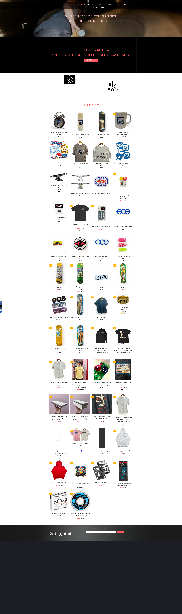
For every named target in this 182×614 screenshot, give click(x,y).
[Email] (1, 310)
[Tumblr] (1, 308)
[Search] (128, 4)
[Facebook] (1, 304)
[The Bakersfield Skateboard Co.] (56, 4)
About (89, 4)
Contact (114, 4)
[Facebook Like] (1, 302)
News (109, 4)
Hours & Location (136, 1)
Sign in (125, 4)
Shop (94, 4)
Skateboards (102, 4)
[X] (1, 306)
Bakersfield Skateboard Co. (79, 4)
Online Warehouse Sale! (99, 7)
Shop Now (91, 60)
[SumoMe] (1, 312)
